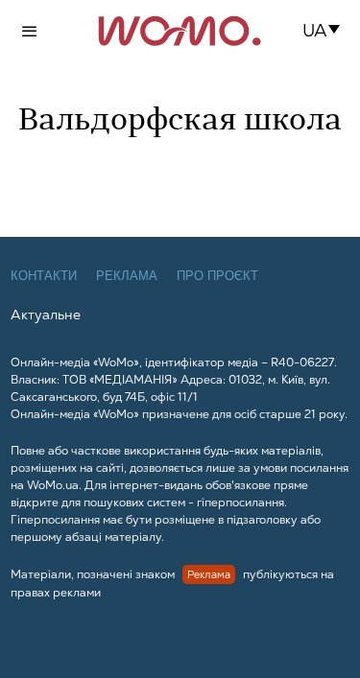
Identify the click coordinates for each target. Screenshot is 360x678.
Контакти (44, 276)
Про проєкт (217, 276)
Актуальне (46, 314)
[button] (326, 30)
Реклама (126, 276)
